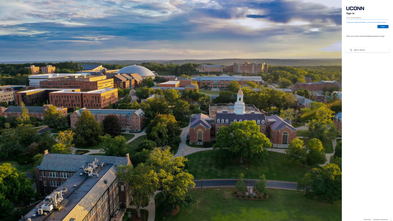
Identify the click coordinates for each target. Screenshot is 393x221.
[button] (367, 49)
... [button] (391, 219)
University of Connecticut (380, 219)
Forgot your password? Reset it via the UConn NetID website (366, 22)
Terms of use (367, 219)
